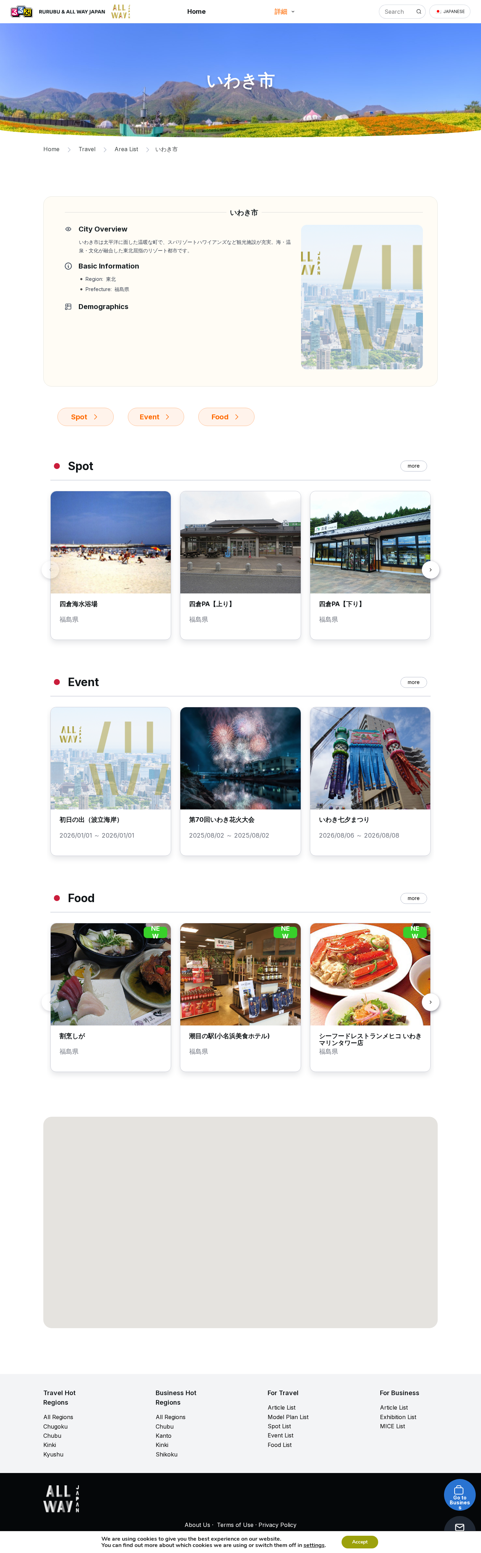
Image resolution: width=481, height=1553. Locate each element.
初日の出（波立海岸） (91, 819)
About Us (197, 1524)
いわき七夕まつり (344, 819)
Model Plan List (288, 1416)
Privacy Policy (277, 1524)
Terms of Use (235, 1524)
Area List (126, 149)
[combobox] (395, 12)
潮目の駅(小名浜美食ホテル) (229, 1036)
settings (314, 1545)
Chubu (52, 1435)
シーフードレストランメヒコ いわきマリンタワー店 (370, 1039)
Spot (79, 417)
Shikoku (166, 1454)
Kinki (49, 1444)
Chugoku (55, 1426)
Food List (280, 1444)
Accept (360, 1542)
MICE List (392, 1426)
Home (196, 11)
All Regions (58, 1416)
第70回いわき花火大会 (222, 819)
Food (220, 417)
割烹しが (72, 1036)
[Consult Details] (452, 1520)
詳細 (281, 11)
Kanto (163, 1435)
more (414, 466)
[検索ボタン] (418, 11)
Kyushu (53, 1454)
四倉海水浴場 (79, 604)
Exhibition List (398, 1416)
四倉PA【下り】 (342, 604)
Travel (87, 149)
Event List (280, 1435)
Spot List (279, 1426)
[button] (449, 12)
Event (149, 417)
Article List (281, 1407)
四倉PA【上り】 (212, 604)
